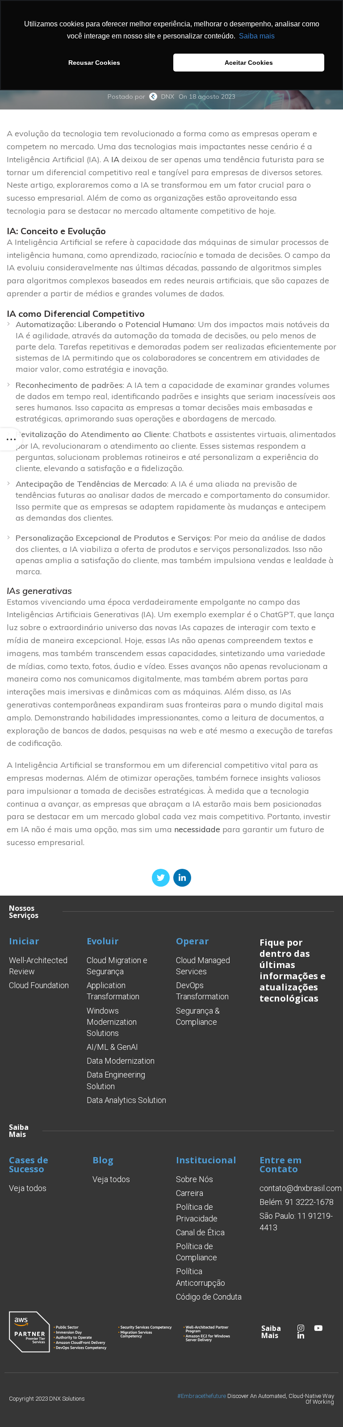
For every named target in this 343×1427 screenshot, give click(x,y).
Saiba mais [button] (257, 36)
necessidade (197, 829)
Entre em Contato (280, 1164)
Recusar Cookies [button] (94, 62)
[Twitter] (161, 878)
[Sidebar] (11, 439)
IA (115, 159)
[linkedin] (182, 878)
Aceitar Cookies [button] (249, 62)
